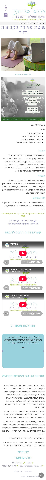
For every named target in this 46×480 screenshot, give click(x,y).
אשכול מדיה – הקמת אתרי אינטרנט (30, 476)
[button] (5, 15)
